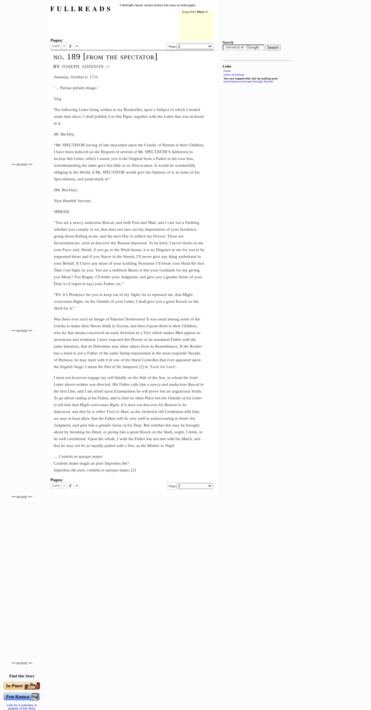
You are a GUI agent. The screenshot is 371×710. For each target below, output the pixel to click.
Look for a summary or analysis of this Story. (22, 706)
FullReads (81, 9)
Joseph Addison (83, 65)
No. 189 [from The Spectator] (105, 56)
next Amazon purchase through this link (248, 81)
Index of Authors (234, 74)
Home (227, 70)
